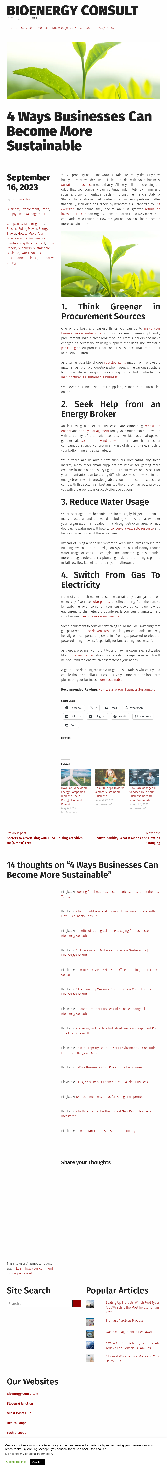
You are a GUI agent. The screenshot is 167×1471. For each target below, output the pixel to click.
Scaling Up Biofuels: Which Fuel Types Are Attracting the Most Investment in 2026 (133, 1307)
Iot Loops (14, 1442)
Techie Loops (16, 1433)
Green (45, 209)
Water (25, 253)
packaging (68, 348)
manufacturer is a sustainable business (89, 377)
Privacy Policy (104, 28)
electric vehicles (97, 631)
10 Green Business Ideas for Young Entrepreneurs (111, 1097)
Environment (30, 209)
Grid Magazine (76, 1464)
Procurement (35, 243)
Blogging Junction (20, 1403)
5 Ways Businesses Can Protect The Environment (110, 1067)
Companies (15, 224)
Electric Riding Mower (22, 229)
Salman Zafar (20, 199)
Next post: (128, 838)
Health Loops (16, 1423)
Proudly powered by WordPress (29, 1464)
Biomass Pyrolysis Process (124, 1320)
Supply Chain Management (26, 214)
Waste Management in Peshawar (129, 1332)
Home (13, 28)
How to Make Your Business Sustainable (126, 689)
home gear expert (81, 655)
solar (85, 441)
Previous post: (45, 838)
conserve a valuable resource (132, 528)
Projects (42, 28)
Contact (85, 28)
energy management (94, 431)
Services (27, 28)
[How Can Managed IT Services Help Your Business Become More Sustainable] (144, 777)
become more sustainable (100, 616)
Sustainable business (76, 185)
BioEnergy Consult (72, 10)
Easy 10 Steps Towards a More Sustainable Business (109, 792)
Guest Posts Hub (19, 1413)
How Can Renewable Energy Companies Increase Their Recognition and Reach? (74, 796)
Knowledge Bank (64, 28)
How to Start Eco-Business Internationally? (106, 1131)
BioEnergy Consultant (22, 1394)
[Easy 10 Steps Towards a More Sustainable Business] (110, 777)
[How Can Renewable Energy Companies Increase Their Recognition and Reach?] (76, 777)
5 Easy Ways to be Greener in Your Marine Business (112, 1082)
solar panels (101, 602)
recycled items (115, 362)
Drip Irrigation (34, 224)
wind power (109, 441)
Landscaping (16, 243)
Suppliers (25, 248)
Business (13, 209)
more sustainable (110, 680)
